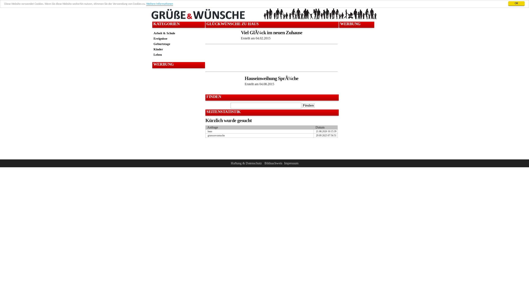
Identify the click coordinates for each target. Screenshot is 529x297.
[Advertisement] (178, 79)
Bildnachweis (273, 163)
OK (516, 3)
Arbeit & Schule (164, 33)
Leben (158, 54)
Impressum (291, 163)
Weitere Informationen (159, 4)
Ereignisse (160, 38)
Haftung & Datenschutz (246, 163)
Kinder (158, 49)
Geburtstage (162, 44)
